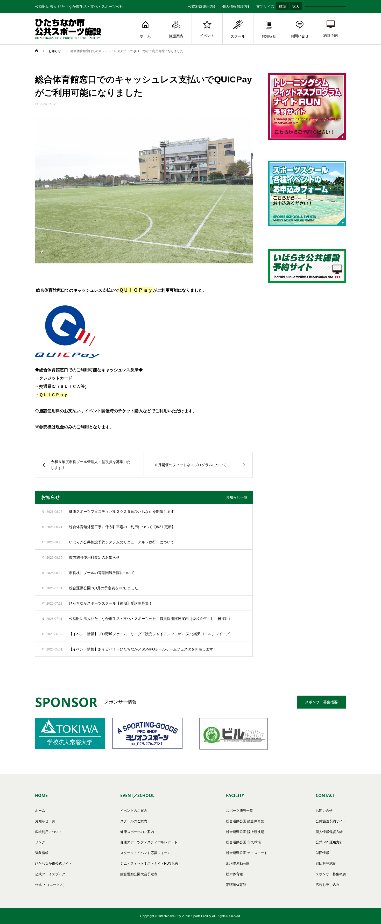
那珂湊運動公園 (238, 863)
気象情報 (41, 853)
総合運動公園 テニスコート (246, 853)
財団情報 (322, 853)
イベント (207, 35)
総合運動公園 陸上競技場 (245, 832)
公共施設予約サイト (331, 821)
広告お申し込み (327, 885)
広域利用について (48, 832)
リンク (40, 842)
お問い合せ (300, 36)
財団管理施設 (326, 863)
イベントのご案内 (133, 811)
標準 (282, 6)
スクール (238, 36)
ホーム (145, 36)
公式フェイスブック (50, 874)
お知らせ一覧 (237, 497)
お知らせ (269, 36)
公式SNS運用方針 (202, 6)
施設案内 (176, 36)
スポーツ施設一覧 (239, 811)
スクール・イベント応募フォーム (145, 853)
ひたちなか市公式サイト (53, 863)
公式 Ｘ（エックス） (50, 885)
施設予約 (330, 35)
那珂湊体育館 (236, 885)
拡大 (295, 6)
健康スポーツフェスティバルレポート (149, 842)
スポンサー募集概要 (321, 702)
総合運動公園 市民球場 (243, 842)
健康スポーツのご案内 (137, 832)
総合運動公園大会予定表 (138, 874)
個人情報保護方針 (236, 6)
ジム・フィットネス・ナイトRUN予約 (149, 863)
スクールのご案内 (133, 821)
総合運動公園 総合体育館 (245, 821)
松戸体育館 (234, 874)
